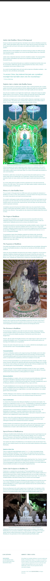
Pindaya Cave (29, 527)
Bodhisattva (22, 403)
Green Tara (27, 451)
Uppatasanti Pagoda (29, 165)
